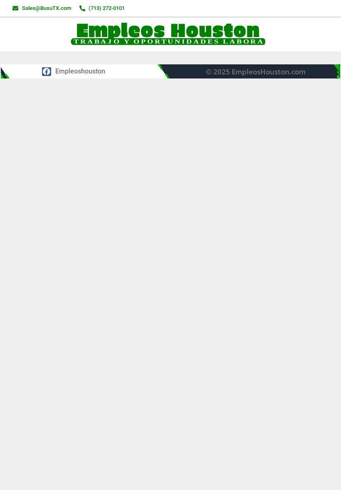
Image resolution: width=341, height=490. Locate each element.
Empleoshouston (80, 71)
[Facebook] (46, 71)
